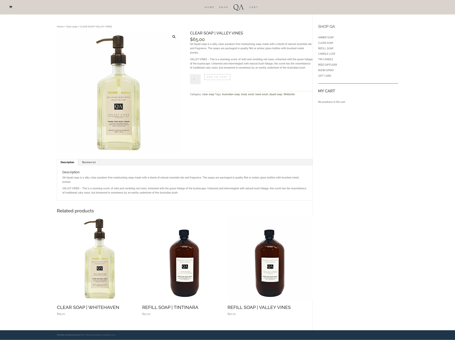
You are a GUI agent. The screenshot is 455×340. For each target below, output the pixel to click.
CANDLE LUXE (326, 53)
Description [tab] (67, 162)
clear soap (71, 26)
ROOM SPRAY (326, 70)
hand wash (261, 94)
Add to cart (217, 77)
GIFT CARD (324, 75)
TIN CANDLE (325, 59)
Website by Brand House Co (70, 335)
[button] (174, 37)
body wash (247, 94)
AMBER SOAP (326, 37)
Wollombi (289, 94)
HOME (210, 7)
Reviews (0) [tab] (89, 162)
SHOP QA (326, 26)
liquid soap (275, 94)
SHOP (223, 7)
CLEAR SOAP (325, 43)
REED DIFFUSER (327, 64)
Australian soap (231, 94)
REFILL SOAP (325, 48)
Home (60, 26)
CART (253, 7)
